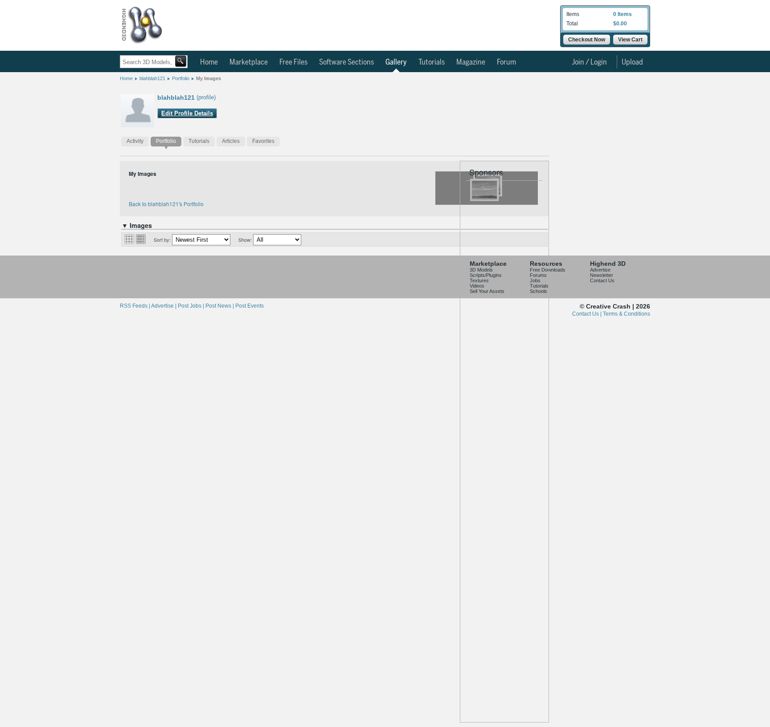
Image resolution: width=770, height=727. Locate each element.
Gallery (396, 62)
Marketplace (248, 62)
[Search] (180, 61)
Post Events (249, 306)
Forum (506, 62)
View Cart (630, 40)
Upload (632, 62)
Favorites (263, 141)
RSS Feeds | (135, 306)
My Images (208, 78)
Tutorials (431, 62)
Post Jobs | (191, 306)
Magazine (470, 62)
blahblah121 (152, 78)
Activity (135, 141)
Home (209, 62)
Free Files (293, 62)
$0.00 (620, 23)
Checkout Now (586, 40)
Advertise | (164, 306)
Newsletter (601, 275)
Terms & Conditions (626, 314)
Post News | (220, 306)
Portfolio (180, 78)
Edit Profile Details (187, 113)
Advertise (600, 269)
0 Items (622, 14)
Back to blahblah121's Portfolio (166, 203)
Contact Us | (587, 314)
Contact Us (602, 280)
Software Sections (346, 62)
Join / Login (589, 62)
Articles (231, 141)
